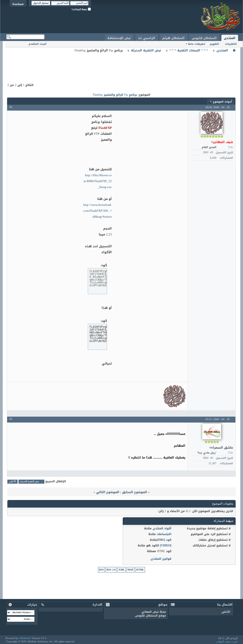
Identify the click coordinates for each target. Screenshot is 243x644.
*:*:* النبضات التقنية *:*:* (188, 50)
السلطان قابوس (204, 38)
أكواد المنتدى (162, 528)
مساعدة (18, 3)
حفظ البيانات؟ (79, 9)
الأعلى (12, 481)
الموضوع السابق (134, 492)
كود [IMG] (164, 539)
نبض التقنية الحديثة (146, 50)
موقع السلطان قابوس (150, 615)
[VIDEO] (165, 545)
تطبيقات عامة (196, 43)
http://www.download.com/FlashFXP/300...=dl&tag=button (97, 211)
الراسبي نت (146, 38)
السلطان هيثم (173, 38)
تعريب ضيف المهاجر (227, 641)
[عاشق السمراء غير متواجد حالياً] (211, 431)
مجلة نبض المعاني (153, 611)
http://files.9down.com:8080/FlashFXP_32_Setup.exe (98, 181)
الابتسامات (164, 534)
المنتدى (229, 38)
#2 (10, 419)
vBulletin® (25, 638)
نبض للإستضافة (119, 38)
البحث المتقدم (38, 43)
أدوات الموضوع (222, 101)
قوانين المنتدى (160, 558)
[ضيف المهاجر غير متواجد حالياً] (212, 123)
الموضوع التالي (107, 492)
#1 (10, 107)
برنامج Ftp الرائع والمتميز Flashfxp (115, 94)
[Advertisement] (121, 64)
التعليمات (231, 43)
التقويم (214, 43)
